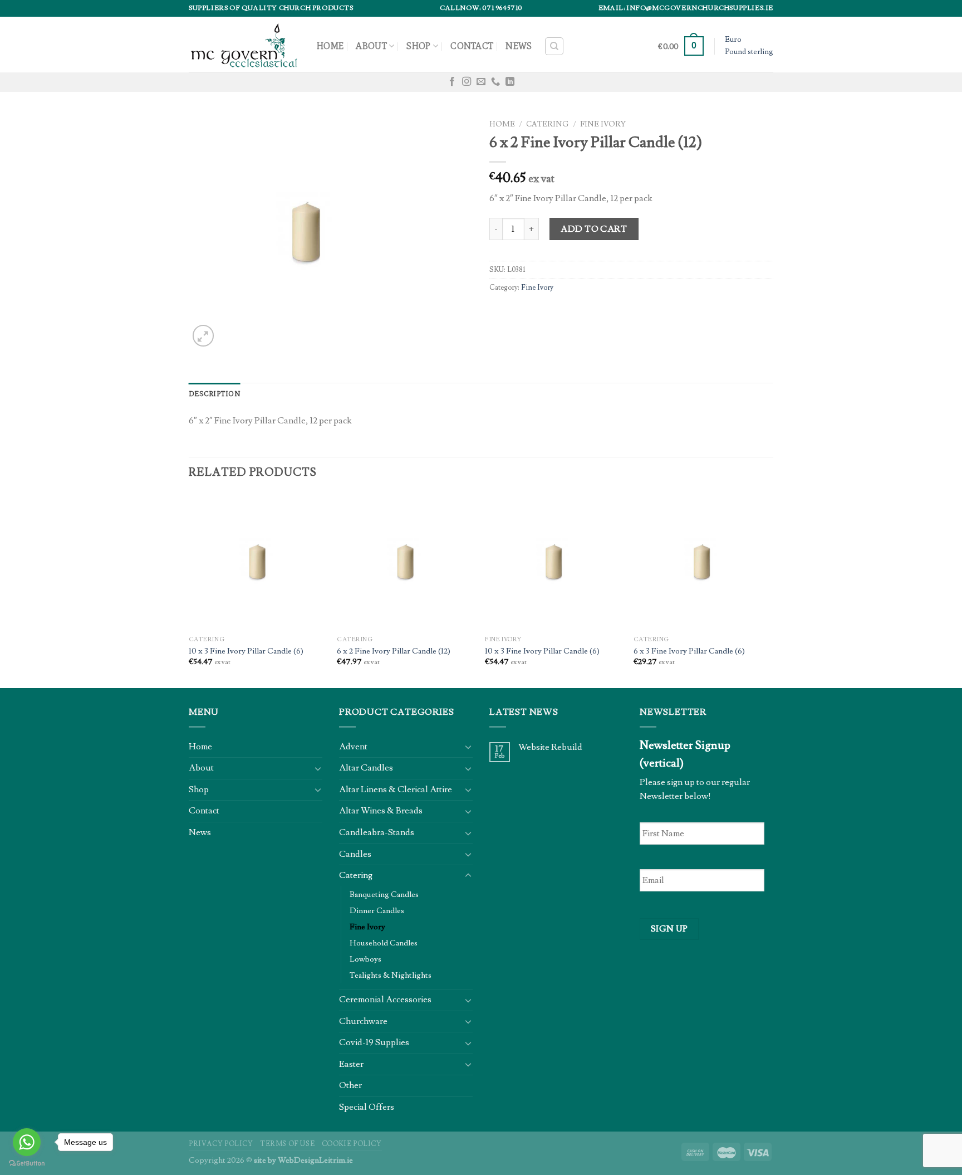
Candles (355, 854)
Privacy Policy (221, 1143)
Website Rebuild (550, 747)
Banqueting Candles (384, 894)
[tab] (214, 394)
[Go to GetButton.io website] (27, 1163)
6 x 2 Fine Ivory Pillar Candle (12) (393, 651)
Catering (547, 124)
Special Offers (366, 1107)
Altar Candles (366, 767)
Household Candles (384, 943)
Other (350, 1085)
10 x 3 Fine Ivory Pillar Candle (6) (246, 651)
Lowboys (365, 959)
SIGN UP (669, 928)
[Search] (554, 46)
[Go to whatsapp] (27, 1142)
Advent (353, 746)
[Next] (770, 590)
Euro (733, 40)
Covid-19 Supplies (374, 1042)
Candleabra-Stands (376, 832)
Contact (471, 46)
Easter (351, 1064)
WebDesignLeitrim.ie (315, 1160)
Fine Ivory (603, 124)
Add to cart (594, 229)
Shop (418, 46)
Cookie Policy (352, 1143)
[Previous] (189, 590)
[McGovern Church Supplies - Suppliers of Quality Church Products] (244, 44)
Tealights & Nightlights (390, 975)
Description (214, 393)
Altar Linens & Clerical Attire (395, 789)
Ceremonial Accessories (385, 999)
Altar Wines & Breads (381, 810)
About (371, 46)
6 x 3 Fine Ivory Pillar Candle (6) (689, 651)
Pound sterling (749, 52)
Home (330, 46)
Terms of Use (287, 1143)
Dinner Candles (377, 910)
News (518, 46)
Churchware (363, 1021)
